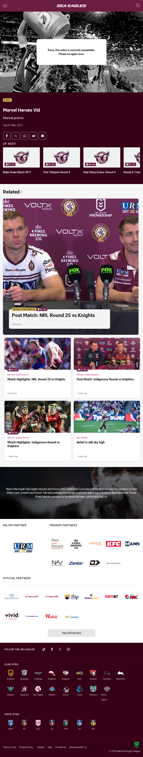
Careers (41, 747)
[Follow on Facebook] (51, 649)
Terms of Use (9, 747)
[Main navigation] (5, 6)
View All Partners (71, 633)
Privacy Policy (26, 747)
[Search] (138, 5)
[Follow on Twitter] (60, 649)
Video (7, 100)
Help (50, 747)
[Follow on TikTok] (43, 649)
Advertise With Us (78, 747)
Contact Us (60, 747)
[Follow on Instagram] (68, 649)
